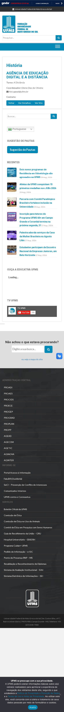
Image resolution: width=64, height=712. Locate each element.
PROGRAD (9, 417)
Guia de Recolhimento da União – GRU (22, 533)
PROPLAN (9, 424)
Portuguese (19, 129)
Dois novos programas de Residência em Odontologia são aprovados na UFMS (36, 173)
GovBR (5, 3)
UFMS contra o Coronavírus (17, 497)
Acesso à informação (42, 3)
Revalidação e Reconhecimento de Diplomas (25, 564)
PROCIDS (9, 399)
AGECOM (9, 442)
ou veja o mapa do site (32, 359)
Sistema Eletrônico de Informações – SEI (23, 576)
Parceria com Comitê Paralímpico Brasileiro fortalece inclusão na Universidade (37, 203)
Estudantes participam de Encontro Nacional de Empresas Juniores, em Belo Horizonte (38, 251)
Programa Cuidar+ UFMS (16, 545)
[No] (60, 694)
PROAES (8, 393)
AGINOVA (9, 454)
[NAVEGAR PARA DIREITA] (61, 3)
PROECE (8, 405)
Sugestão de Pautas (22, 149)
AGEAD (7, 436)
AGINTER (9, 460)
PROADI (8, 387)
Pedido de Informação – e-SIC (18, 551)
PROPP (7, 430)
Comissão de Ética (13, 515)
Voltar (11, 103)
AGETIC (8, 448)
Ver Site (39, 103)
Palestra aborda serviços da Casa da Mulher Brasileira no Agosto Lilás (37, 236)
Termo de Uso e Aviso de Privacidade (25, 696)
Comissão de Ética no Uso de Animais (22, 521)
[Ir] (54, 116)
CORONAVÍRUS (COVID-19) (20, 3)
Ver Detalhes (24, 103)
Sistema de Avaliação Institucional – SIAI (23, 570)
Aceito (33, 707)
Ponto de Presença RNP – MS (18, 557)
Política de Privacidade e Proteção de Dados (38, 693)
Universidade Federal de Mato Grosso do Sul (33, 9)
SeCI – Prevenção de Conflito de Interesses (25, 484)
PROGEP (8, 411)
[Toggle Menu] (57, 46)
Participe (58, 3)
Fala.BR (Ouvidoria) (13, 478)
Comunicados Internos (15, 491)
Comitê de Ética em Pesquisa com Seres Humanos (28, 527)
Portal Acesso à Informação (17, 472)
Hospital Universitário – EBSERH (19, 539)
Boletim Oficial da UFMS (15, 509)
